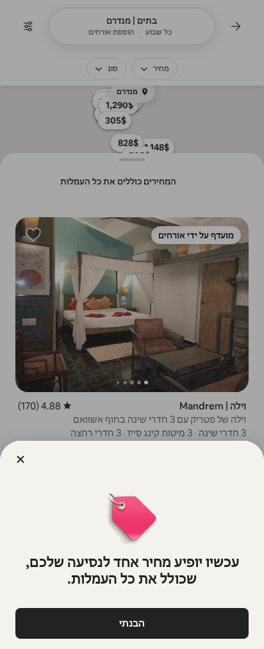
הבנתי (132, 623)
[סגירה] (20, 459)
